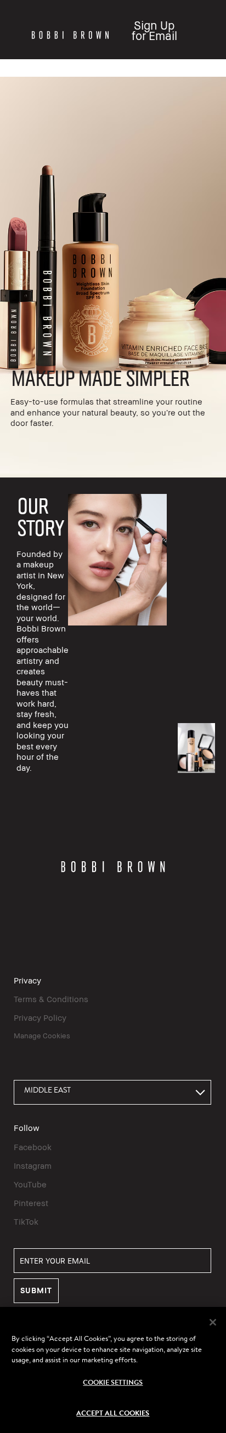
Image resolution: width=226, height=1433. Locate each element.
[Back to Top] (206, 1087)
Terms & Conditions (51, 999)
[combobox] (112, 1092)
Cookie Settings (113, 1382)
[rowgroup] (113, 277)
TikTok (26, 1221)
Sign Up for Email (154, 30)
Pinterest (31, 1203)
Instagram (33, 1165)
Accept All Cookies (112, 1413)
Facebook (33, 1147)
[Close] (213, 1322)
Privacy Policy (40, 1017)
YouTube (30, 1184)
